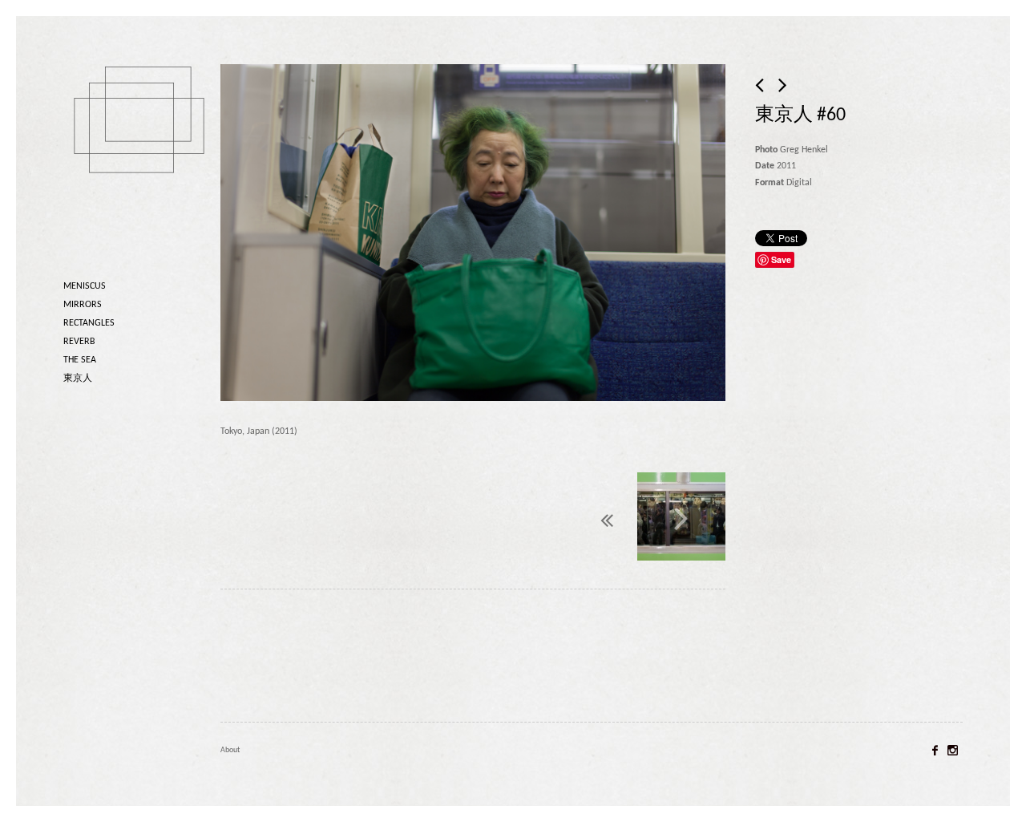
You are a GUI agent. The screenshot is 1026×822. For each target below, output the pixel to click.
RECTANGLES (89, 323)
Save (781, 259)
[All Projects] (569, 516)
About (230, 750)
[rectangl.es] (143, 147)
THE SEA (79, 360)
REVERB (79, 341)
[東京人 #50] (681, 518)
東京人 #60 (800, 115)
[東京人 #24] (760, 86)
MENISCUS (84, 286)
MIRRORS (82, 305)
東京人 (77, 378)
